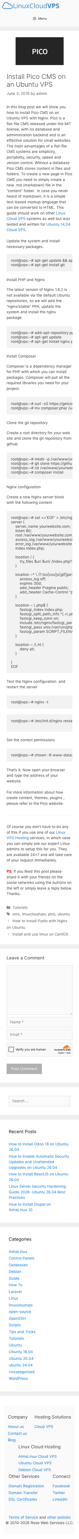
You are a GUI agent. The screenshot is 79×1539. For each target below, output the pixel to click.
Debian (15, 1271)
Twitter (59, 1493)
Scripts (15, 1325)
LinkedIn (60, 1499)
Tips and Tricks (22, 1332)
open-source (20, 1311)
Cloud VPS (43, 1426)
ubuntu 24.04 (21, 1365)
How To (15, 1285)
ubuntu (63, 914)
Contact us (17, 1433)
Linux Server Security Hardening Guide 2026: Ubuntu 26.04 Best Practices (37, 1192)
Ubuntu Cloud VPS (35, 1463)
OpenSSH (17, 1318)
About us (16, 1426)
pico (51, 914)
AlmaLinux (18, 1251)
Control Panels (21, 1258)
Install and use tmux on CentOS (40, 934)
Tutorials (20, 907)
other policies (59, 1517)
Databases (18, 1265)
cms (16, 914)
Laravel (15, 1292)
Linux (13, 1298)
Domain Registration (26, 1486)
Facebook (61, 1486)
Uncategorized (22, 1372)
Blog (12, 1440)
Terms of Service (23, 1517)
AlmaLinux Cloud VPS (37, 1456)
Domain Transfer (23, 1493)
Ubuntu (15, 1345)
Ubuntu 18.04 (21, 1352)
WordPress (18, 1378)
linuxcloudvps (34, 914)
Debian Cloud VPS (34, 1470)
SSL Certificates (23, 1499)
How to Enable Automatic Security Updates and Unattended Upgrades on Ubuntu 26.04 (39, 1162)
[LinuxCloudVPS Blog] (31, 5)
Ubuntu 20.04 (21, 1358)
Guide (14, 1278)
